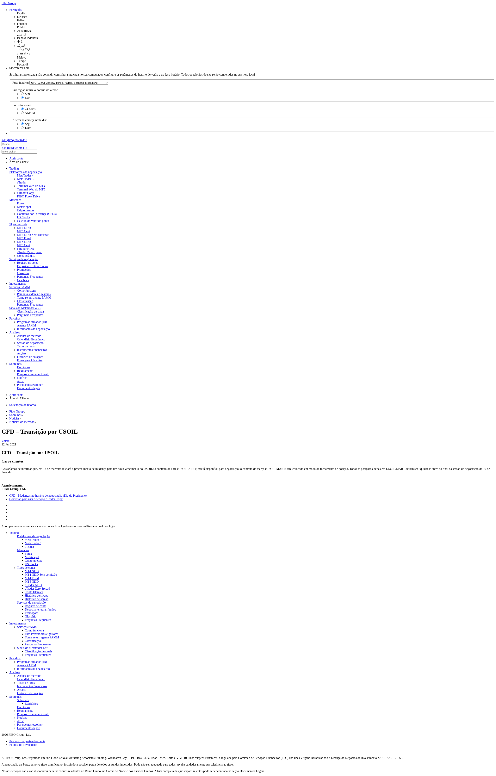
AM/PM (30, 113)
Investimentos (17, 283)
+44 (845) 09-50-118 (14, 140)
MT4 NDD (24, 227)
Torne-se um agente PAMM (34, 297)
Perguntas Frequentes (30, 276)
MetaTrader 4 (25, 175)
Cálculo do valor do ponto (33, 220)
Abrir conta (16, 158)
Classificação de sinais (30, 311)
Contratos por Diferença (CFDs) (37, 213)
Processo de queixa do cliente (27, 741)
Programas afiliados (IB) (32, 322)
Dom (28, 127)
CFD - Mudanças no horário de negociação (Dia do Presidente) (48, 495)
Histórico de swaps (36, 595)
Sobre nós (15, 363)
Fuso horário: (20, 82)
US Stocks (23, 217)
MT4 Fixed (24, 238)
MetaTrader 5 (25, 179)
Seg (27, 124)
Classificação (25, 301)
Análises (14, 332)
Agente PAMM (26, 325)
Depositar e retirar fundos (32, 266)
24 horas (30, 109)
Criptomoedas (25, 210)
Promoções (24, 269)
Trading (14, 168)
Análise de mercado (29, 336)
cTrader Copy (25, 193)
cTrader (21, 182)
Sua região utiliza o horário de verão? (35, 90)
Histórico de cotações (30, 356)
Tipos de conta (18, 224)
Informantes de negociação (33, 329)
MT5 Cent (23, 245)
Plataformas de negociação (25, 172)
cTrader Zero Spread (29, 252)
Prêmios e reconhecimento (33, 374)
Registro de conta (27, 262)
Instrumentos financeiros (32, 349)
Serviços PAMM (19, 287)
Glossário (23, 273)
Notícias (22, 377)
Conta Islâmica (26, 255)
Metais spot (24, 206)
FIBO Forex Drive (28, 196)
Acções (21, 353)
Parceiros (15, 318)
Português (15, 9)
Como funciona (26, 290)
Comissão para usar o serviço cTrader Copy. (36, 499)
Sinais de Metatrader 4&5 (24, 308)
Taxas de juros (26, 346)
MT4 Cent (23, 231)
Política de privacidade (23, 744)
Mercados (15, 200)
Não (27, 97)
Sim (27, 94)
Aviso (20, 381)
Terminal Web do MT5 (31, 189)
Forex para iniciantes (29, 360)
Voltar (5, 441)
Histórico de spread (36, 599)
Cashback (23, 280)
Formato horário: (22, 105)
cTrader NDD (25, 248)
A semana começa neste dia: (29, 120)
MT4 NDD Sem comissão (33, 234)
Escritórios (23, 367)
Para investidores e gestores (34, 294)
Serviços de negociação (23, 259)
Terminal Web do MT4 (31, 186)
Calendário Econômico (31, 339)
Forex (20, 203)
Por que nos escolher (29, 384)
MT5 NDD (24, 241)
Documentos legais (28, 388)
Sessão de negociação (30, 343)
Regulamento (25, 370)
